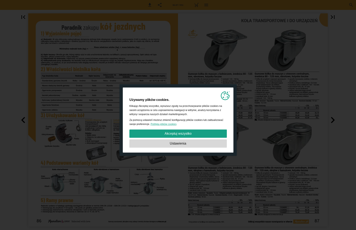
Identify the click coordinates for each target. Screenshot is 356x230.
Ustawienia (178, 143)
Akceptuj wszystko (178, 133)
